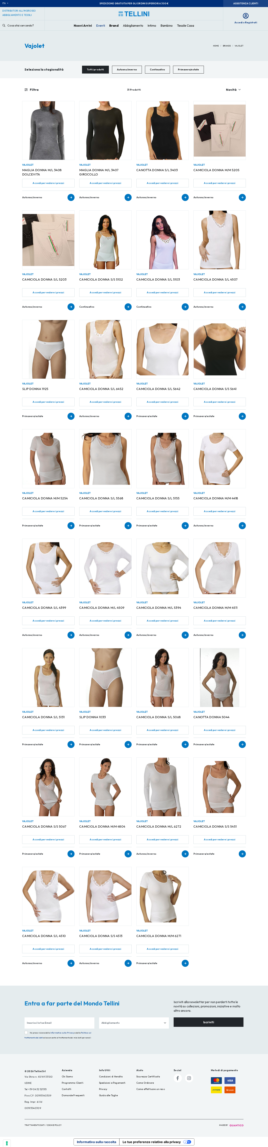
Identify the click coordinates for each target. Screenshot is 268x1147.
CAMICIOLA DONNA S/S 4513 (100, 936)
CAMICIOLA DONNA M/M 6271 (158, 936)
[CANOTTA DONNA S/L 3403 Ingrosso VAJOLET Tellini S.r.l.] (162, 130)
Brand (114, 25)
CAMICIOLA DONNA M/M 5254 (45, 498)
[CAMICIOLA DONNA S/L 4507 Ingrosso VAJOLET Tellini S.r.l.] (219, 239)
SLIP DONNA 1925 (35, 389)
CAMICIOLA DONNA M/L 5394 (158, 608)
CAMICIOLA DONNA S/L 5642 (158, 389)
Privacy (103, 1089)
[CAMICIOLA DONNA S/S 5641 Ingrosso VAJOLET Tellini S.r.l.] (219, 349)
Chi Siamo (67, 1076)
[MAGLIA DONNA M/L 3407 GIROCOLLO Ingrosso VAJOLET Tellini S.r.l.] (105, 130)
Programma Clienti (72, 1082)
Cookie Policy (54, 1125)
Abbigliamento (133, 25)
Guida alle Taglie (108, 1095)
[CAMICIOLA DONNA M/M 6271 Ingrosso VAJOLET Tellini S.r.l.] (162, 896)
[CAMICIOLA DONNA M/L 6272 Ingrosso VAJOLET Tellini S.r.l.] (162, 786)
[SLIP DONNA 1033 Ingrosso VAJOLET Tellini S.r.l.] (105, 677)
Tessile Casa (185, 25)
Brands (227, 46)
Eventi (100, 25)
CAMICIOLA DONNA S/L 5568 (101, 498)
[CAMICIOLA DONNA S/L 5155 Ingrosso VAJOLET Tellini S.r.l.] (162, 458)
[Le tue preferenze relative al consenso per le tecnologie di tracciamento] (7, 1143)
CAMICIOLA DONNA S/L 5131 (43, 717)
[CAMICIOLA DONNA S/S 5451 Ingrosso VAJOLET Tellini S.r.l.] (219, 786)
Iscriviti (208, 1022)
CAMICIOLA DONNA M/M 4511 (215, 608)
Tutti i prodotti (95, 69)
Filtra (33, 90)
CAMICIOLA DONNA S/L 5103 (158, 279)
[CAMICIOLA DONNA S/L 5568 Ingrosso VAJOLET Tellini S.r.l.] (105, 458)
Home (216, 46)
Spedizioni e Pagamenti (112, 1082)
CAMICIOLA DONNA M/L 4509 (101, 608)
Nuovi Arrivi (83, 25)
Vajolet (239, 46)
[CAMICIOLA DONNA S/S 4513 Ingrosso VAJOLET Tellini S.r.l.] (105, 896)
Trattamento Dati (35, 1125)
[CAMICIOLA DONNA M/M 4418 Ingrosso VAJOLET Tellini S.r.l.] (219, 458)
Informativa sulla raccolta (96, 1142)
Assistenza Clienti (245, 3)
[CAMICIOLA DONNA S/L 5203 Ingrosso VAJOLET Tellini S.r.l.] (48, 239)
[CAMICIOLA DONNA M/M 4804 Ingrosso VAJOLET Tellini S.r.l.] (105, 786)
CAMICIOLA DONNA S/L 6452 (101, 389)
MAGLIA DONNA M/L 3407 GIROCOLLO (99, 172)
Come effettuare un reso (150, 1089)
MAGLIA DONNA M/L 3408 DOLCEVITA (42, 172)
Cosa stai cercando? (20, 25)
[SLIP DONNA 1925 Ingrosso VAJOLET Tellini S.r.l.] (48, 349)
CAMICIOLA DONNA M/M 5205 (216, 170)
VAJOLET (28, 164)
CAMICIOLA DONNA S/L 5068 (158, 717)
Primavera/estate (188, 69)
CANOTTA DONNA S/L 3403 (157, 170)
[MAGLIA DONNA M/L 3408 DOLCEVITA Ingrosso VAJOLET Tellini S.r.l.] (48, 130)
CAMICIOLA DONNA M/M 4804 (102, 826)
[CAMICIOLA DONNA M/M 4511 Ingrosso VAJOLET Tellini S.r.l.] (219, 568)
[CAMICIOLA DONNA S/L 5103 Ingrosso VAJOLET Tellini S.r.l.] (162, 239)
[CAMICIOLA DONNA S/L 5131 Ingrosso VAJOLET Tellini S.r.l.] (48, 677)
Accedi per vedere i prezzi (48, 183)
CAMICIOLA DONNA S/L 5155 (158, 498)
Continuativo (157, 69)
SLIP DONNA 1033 (92, 717)
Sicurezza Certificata (148, 1076)
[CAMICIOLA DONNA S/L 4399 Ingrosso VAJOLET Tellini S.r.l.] (48, 568)
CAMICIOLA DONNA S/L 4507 (215, 279)
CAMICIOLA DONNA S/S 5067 (44, 826)
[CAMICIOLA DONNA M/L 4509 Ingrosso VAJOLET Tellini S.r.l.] (105, 568)
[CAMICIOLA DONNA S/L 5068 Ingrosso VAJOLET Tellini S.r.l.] (162, 677)
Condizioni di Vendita (111, 1076)
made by (223, 1125)
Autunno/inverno (127, 69)
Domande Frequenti (73, 1095)
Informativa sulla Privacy (62, 1033)
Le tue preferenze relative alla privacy (152, 1142)
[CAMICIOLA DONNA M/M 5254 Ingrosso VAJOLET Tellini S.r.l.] (48, 458)
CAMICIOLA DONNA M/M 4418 (215, 498)
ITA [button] (4, 3)
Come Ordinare (145, 1082)
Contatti (66, 1089)
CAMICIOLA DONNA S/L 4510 (44, 936)
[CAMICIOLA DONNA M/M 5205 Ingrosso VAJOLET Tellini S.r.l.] (219, 130)
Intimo (152, 25)
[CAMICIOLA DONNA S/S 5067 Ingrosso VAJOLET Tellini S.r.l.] (48, 786)
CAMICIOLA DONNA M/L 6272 (158, 826)
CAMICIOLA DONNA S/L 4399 (44, 608)
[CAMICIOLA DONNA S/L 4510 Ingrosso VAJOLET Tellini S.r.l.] (48, 896)
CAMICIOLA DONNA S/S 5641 (214, 389)
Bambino (166, 25)
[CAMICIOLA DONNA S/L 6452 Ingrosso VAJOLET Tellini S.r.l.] (105, 349)
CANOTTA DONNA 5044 (211, 717)
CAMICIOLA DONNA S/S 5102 (101, 279)
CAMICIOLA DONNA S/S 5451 (215, 826)
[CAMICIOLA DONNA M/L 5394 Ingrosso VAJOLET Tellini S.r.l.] (162, 568)
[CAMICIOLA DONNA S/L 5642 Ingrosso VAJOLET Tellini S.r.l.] (162, 349)
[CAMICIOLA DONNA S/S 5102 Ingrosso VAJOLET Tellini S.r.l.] (105, 239)
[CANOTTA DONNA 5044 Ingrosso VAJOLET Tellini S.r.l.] (219, 677)
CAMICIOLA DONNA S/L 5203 (44, 279)
